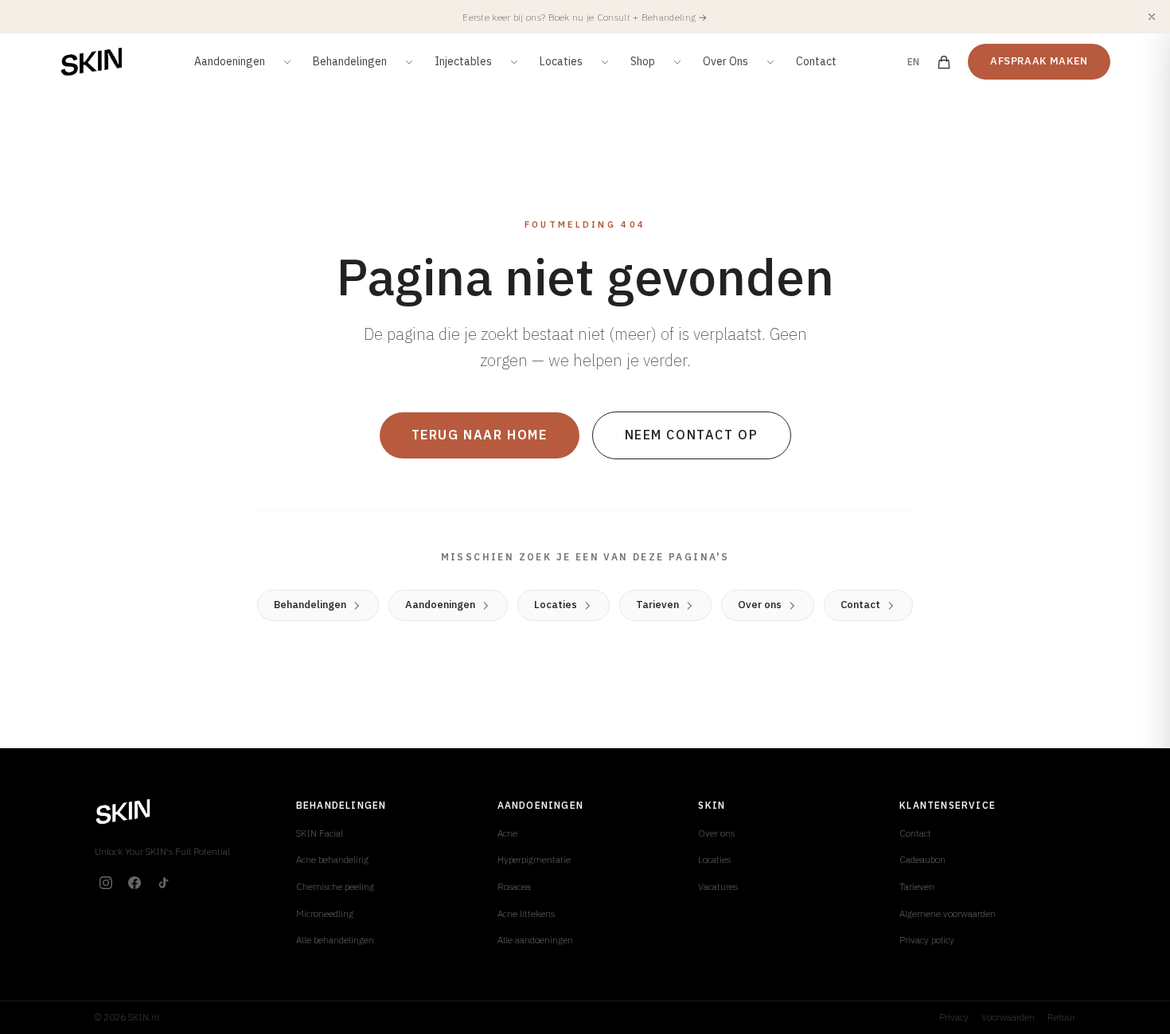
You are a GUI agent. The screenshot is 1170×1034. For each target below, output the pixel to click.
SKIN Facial (319, 833)
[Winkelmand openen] (944, 62)
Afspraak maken (1039, 61)
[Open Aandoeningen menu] (287, 62)
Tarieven (657, 604)
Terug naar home (479, 435)
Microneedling (324, 913)
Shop (642, 61)
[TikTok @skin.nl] (163, 883)
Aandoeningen (229, 61)
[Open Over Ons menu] (770, 62)
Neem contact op (692, 435)
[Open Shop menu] (677, 62)
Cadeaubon (922, 859)
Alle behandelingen (335, 940)
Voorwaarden (1008, 1017)
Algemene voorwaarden (947, 913)
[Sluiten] (1151, 16)
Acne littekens (526, 913)
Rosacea (514, 886)
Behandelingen (350, 61)
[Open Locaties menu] (604, 62)
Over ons (760, 604)
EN (913, 62)
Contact (816, 61)
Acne (507, 833)
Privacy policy (926, 940)
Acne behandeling (332, 859)
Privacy (954, 1017)
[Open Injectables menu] (514, 62)
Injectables (463, 61)
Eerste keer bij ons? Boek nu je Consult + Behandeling (585, 17)
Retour (1061, 1017)
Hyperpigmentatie (534, 859)
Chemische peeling (335, 886)
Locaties (561, 61)
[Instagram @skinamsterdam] (106, 883)
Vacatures (718, 886)
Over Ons (725, 61)
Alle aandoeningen (535, 940)
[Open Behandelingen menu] (409, 62)
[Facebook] (134, 883)
